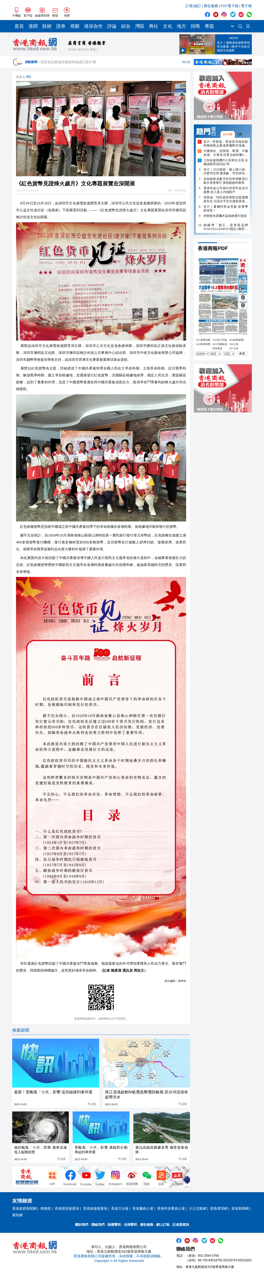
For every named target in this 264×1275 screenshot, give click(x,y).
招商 (195, 26)
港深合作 (93, 26)
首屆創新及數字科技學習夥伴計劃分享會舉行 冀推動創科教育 (226, 180)
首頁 (19, 26)
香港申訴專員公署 (171, 1208)
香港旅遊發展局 (95, 1208)
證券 (61, 26)
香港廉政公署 (142, 1208)
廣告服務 (211, 6)
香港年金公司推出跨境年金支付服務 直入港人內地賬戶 (226, 190)
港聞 (33, 26)
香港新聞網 (240, 1208)
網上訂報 (162, 1224)
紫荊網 (17, 1215)
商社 (153, 26)
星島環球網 (218, 1208)
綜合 (125, 26)
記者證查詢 (181, 1224)
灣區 (139, 26)
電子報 (246, 6)
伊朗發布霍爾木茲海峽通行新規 (225, 215)
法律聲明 (130, 1224)
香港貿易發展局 (67, 1208)
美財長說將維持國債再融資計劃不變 (115, 63)
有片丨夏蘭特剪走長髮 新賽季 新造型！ (226, 208)
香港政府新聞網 (24, 1208)
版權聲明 (114, 1224)
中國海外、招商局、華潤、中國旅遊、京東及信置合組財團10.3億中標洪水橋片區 (226, 153)
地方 (181, 26)
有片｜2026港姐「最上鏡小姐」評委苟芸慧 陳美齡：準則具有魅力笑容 (226, 171)
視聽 (74, 26)
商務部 (45, 1208)
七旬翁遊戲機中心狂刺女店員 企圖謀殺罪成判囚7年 (226, 162)
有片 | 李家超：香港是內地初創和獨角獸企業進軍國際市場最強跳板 (226, 144)
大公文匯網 (197, 1208)
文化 (167, 26)
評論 (112, 26)
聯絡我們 (98, 1224)
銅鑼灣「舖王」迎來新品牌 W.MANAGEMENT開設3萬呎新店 (226, 227)
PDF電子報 (229, 6)
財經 (47, 26)
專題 (209, 26)
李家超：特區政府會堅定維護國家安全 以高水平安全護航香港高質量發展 (226, 199)
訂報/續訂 (193, 6)
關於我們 (81, 1224)
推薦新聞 (20, 1030)
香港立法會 (120, 1208)
